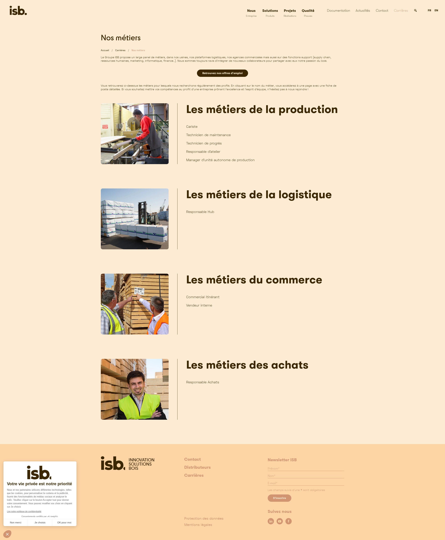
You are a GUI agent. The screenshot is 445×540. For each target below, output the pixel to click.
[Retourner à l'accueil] (29, 10)
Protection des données (204, 518)
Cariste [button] (191, 126)
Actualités (363, 10)
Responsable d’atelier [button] (203, 151)
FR (429, 10)
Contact (382, 10)
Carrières (401, 10)
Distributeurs (197, 467)
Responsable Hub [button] (200, 211)
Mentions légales (198, 524)
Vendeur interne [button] (199, 305)
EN (436, 10)
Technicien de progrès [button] (204, 143)
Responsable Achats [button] (202, 382)
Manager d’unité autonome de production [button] (220, 160)
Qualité (308, 12)
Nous (251, 12)
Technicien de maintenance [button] (208, 135)
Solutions (270, 12)
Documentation (338, 10)
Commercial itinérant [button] (203, 297)
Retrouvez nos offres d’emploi (222, 73)
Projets (290, 12)
